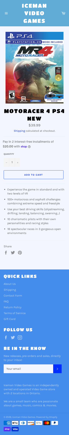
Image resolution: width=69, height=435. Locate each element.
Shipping (19, 130)
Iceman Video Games (34, 13)
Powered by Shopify (46, 417)
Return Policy (12, 307)
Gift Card (9, 319)
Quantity (9, 154)
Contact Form (13, 295)
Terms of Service (15, 313)
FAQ (6, 301)
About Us (10, 284)
